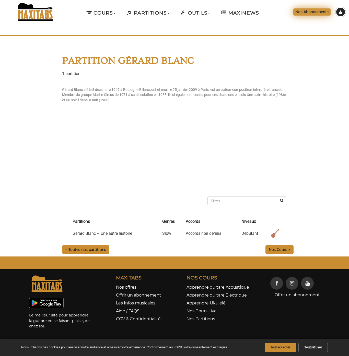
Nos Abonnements (312, 11)
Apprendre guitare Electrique (217, 295)
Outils (196, 13)
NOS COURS (202, 278)
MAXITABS (129, 278)
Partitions (149, 13)
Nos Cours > (279, 249)
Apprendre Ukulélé (206, 303)
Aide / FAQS (127, 311)
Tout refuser (313, 347)
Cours (102, 13)
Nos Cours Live (202, 311)
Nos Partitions (201, 318)
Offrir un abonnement (138, 295)
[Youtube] (307, 283)
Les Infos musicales (135, 303)
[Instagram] (292, 283)
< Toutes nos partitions (85, 249)
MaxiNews (243, 13)
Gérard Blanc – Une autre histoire (102, 233)
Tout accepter (280, 347)
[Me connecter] (340, 12)
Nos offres (126, 287)
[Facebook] (276, 283)
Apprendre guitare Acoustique (218, 287)
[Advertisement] (203, 155)
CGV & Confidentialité (138, 318)
